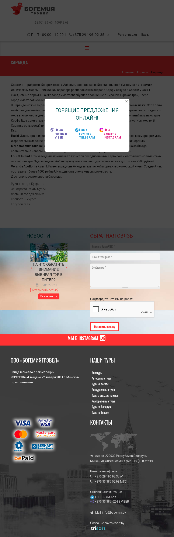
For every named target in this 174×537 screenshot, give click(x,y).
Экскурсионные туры (103, 389)
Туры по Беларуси (101, 406)
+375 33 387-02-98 (107, 501)
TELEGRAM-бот (105, 497)
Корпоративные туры (103, 401)
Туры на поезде (100, 384)
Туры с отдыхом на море (105, 395)
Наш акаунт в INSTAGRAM (112, 133)
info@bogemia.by (114, 512)
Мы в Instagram (83, 338)
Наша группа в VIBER (61, 133)
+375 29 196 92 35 (107, 476)
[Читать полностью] (44, 290)
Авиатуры (97, 372)
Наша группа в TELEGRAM (87, 133)
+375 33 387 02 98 (107, 481)
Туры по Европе (100, 412)
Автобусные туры (101, 378)
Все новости (48, 296)
